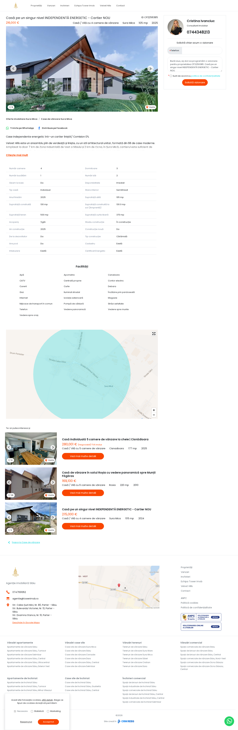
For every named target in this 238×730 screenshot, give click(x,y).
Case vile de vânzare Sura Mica (80, 646)
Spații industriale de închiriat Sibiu (139, 686)
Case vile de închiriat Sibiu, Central (82, 690)
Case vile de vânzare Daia (78, 658)
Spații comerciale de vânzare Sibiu (197, 646)
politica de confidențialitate (205, 75)
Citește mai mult (17, 155)
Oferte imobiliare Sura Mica (21, 119)
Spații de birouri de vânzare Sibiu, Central (200, 654)
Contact (120, 5)
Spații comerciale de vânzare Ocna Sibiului (201, 662)
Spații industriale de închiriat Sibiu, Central (143, 698)
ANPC (184, 598)
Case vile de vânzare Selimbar (80, 666)
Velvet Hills (105, 5)
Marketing (55, 711)
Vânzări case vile (75, 642)
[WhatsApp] (229, 721)
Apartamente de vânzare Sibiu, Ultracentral (28, 662)
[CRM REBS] (125, 721)
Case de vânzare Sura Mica (56, 119)
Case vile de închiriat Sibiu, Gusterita (83, 686)
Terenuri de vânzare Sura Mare (138, 650)
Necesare (22, 711)
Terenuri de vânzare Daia (135, 666)
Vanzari (51, 5)
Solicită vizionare (195, 82)
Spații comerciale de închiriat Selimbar (142, 702)
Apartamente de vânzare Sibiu (22, 646)
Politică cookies (189, 602)
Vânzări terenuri (132, 642)
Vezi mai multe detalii (83, 456)
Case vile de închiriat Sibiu (78, 682)
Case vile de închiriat (77, 678)
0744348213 (198, 32)
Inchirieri (64, 5)
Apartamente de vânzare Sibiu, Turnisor (26, 650)
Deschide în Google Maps (26, 622)
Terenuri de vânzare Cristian (136, 662)
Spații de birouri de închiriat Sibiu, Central (143, 694)
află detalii (47, 699)
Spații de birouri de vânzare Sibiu (196, 650)
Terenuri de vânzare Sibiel (135, 658)
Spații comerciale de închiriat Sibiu (140, 690)
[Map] (82, 374)
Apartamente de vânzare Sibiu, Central (26, 658)
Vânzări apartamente (20, 642)
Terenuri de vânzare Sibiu (135, 646)
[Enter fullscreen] (154, 333)
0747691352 (19, 592)
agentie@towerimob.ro (25, 598)
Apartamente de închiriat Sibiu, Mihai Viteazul (29, 690)
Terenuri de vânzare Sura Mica (138, 654)
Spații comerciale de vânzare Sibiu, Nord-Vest (203, 658)
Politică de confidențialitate (196, 607)
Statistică (39, 711)
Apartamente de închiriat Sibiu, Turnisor (26, 686)
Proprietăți (36, 5)
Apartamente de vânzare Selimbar (24, 654)
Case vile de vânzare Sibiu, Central (82, 662)
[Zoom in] (154, 410)
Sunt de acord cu (196, 75)
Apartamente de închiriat (22, 678)
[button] (13, 68)
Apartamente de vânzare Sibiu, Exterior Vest (28, 666)
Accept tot (48, 721)
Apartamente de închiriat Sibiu (22, 682)
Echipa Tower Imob (84, 5)
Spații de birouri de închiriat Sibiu (139, 682)
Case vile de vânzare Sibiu (78, 650)
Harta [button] (152, 107)
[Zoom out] (154, 414)
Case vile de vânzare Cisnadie (80, 654)
